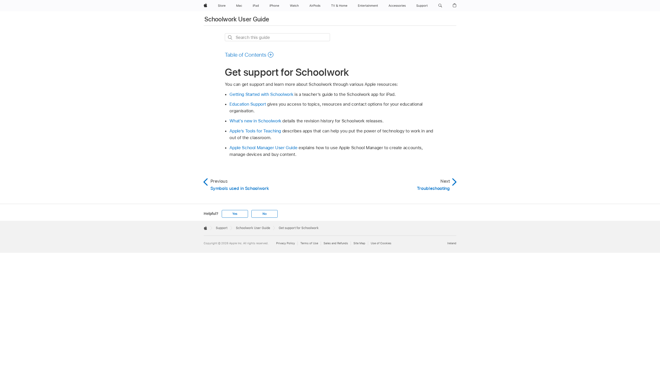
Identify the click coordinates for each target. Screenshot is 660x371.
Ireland (451, 243)
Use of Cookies (381, 243)
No (264, 214)
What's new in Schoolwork (255, 120)
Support (221, 228)
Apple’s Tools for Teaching (255, 130)
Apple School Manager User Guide (263, 147)
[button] (440, 5)
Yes (234, 214)
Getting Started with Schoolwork (261, 94)
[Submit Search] (230, 37)
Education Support (247, 104)
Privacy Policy (285, 243)
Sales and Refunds (336, 243)
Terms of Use (309, 243)
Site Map (359, 243)
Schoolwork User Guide (236, 19)
